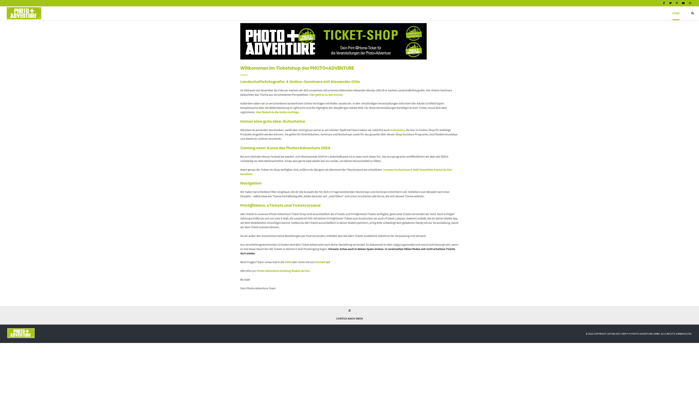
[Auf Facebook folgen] (664, 3)
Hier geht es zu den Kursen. (326, 94)
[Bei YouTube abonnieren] (683, 3)
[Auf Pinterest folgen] (677, 3)
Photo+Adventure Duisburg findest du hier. (283, 271)
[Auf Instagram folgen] (690, 3)
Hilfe (288, 262)
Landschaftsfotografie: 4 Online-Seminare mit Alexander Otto (300, 81)
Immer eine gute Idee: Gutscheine (272, 121)
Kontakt (320, 262)
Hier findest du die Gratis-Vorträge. (277, 112)
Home (676, 13)
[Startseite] (24, 13)
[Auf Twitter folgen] (670, 3)
